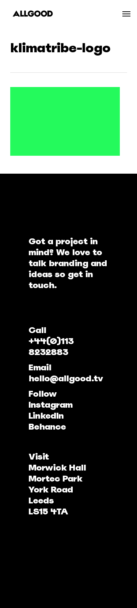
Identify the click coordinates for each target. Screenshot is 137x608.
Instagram (50, 404)
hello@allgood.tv (65, 378)
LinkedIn (46, 415)
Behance (47, 426)
